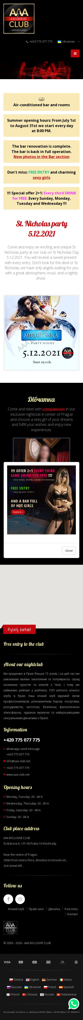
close (69, 550)
